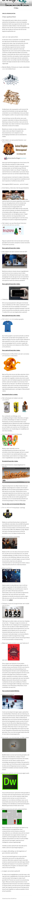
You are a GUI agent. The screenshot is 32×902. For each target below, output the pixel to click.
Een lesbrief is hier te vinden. (10, 394)
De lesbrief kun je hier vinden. (10, 461)
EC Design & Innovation (15, 2)
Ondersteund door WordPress (9, 898)
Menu (16, 8)
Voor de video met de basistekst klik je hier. (14, 504)
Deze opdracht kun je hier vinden (11, 248)
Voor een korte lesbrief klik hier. (10, 691)
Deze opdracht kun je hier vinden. (11, 284)
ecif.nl (10, 600)
